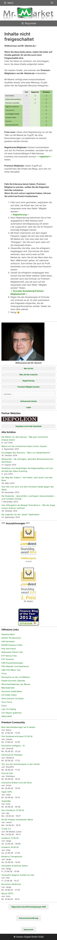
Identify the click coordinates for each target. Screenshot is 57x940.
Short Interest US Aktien (12, 698)
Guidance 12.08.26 (10, 838)
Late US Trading (8, 709)
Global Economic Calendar (13, 680)
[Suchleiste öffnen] (52, 3)
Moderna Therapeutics (11, 856)
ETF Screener (7, 659)
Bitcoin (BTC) (7, 893)
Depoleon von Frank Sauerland (29, 426)
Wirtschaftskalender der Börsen (15, 684)
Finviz (4, 673)
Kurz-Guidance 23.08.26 (12, 810)
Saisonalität (6, 716)
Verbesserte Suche (28, 401)
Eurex (4, 705)
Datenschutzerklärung (28, 918)
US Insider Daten (9, 695)
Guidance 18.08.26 (10, 847)
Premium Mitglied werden (28, 387)
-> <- (44, 156)
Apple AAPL (6, 792)
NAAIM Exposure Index (12, 645)
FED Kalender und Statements (15, 666)
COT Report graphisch (11, 713)
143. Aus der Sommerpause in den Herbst (20, 764)
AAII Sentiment (8, 641)
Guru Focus (6, 702)
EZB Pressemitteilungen (12, 663)
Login (28, 407)
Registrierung (28, 381)
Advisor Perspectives (11, 638)
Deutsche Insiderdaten (11, 691)
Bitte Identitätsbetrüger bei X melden (18, 727)
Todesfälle (6, 801)
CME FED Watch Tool (10, 670)
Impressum (28, 929)
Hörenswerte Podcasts (12, 755)
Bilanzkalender (8, 688)
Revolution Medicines (11, 884)
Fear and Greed (8, 648)
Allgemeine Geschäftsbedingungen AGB (28, 907)
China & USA (7, 773)
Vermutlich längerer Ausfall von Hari (17, 875)
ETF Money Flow (9, 656)
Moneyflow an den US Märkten (15, 677)
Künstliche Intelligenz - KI (13, 745)
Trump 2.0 (6, 829)
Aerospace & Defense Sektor (14, 865)
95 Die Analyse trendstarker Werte (17, 819)
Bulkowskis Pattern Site (12, 652)
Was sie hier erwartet (28, 374)
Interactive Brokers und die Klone (16, 782)
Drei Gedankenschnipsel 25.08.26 (16, 736)
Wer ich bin (28, 368)
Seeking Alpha (7, 634)
